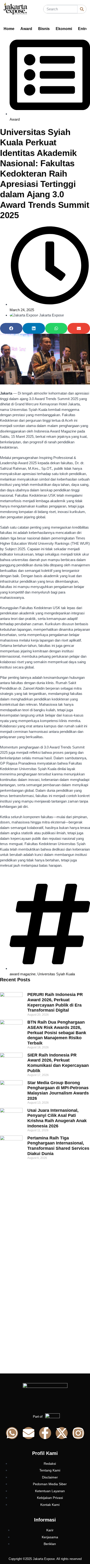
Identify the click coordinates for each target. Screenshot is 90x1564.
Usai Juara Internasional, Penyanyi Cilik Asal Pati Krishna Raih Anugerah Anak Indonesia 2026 (57, 1118)
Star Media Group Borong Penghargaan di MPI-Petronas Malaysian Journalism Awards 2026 (58, 1090)
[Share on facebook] (11, 328)
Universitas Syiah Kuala (56, 974)
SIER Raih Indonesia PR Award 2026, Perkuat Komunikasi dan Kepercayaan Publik (58, 1063)
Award (26, 29)
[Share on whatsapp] (56, 328)
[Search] (82, 9)
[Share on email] (78, 328)
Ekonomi (64, 29)
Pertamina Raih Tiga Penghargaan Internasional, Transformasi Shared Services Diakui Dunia (58, 1146)
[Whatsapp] (12, 1433)
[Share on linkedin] (34, 328)
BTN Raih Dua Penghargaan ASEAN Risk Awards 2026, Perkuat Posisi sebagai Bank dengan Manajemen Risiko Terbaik (56, 1032)
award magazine (23, 974)
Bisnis (44, 29)
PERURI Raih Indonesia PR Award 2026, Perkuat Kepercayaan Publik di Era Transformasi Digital (55, 1002)
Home (9, 29)
